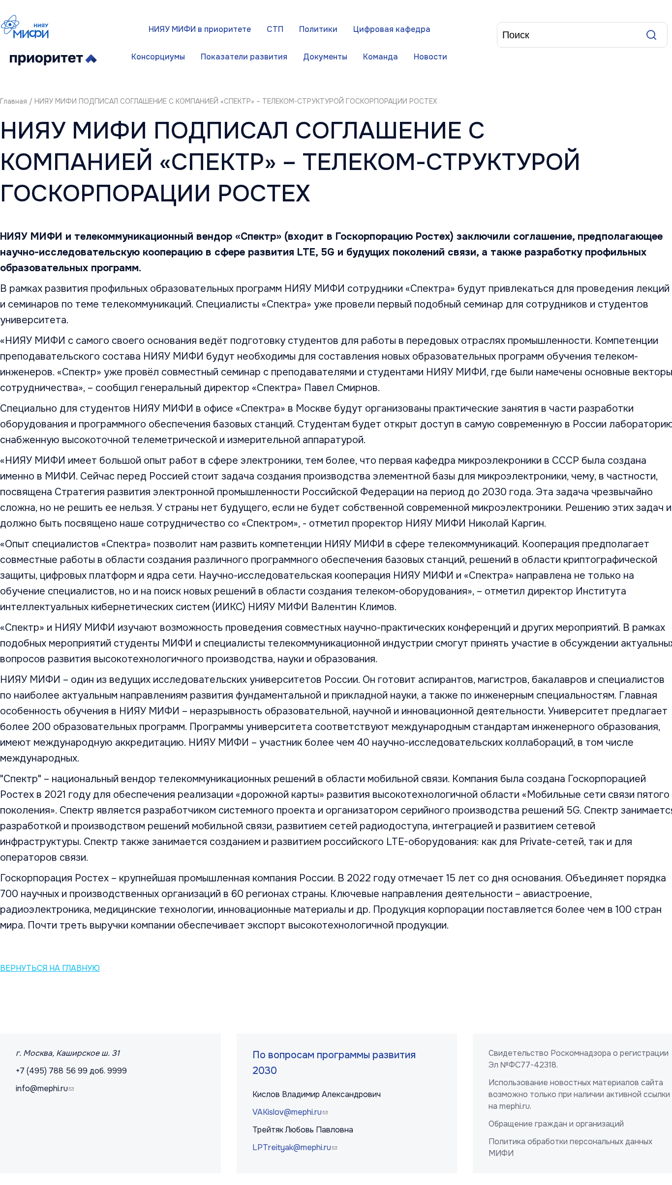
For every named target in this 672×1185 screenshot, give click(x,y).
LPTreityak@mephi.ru (295, 1147)
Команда (380, 57)
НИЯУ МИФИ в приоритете (200, 29)
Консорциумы (158, 57)
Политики (318, 29)
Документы (325, 57)
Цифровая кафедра (391, 29)
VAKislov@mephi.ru (291, 1112)
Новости (430, 57)
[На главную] (27, 26)
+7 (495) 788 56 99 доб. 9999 (71, 1071)
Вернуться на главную (50, 968)
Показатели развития (244, 57)
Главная (13, 101)
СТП (275, 29)
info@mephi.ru (46, 1088)
